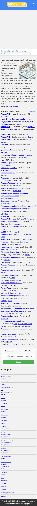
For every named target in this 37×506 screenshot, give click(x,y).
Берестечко (16, 224)
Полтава (4, 331)
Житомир (30, 219)
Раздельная (5, 203)
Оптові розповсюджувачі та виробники (6, 442)
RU (34, 3)
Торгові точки (21, 51)
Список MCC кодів (8, 51)
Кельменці (18, 306)
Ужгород (4, 152)
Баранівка (17, 191)
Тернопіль (4, 170)
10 (29, 344)
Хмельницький (24, 157)
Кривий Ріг (6, 260)
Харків (30, 137)
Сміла (12, 278)
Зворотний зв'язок (12, 504)
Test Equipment (26, 504)
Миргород (31, 127)
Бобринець (8, 342)
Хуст (13, 160)
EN (34, 6)
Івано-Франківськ (16, 186)
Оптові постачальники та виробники (6, 434)
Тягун (17, 232)
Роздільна (4, 214)
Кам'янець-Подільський (9, 250)
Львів (14, 285)
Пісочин (19, 280)
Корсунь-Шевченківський (23, 324)
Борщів (5, 132)
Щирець (19, 293)
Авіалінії (3, 384)
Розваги (3, 489)
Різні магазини (14, 106)
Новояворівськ (6, 301)
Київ (5, 175)
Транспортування (6, 493)
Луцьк (27, 134)
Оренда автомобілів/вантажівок (5, 450)
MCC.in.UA (15, 501)
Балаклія (20, 124)
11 (32, 344)
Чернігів (4, 229)
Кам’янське (24, 242)
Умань (3, 142)
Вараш (27, 326)
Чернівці (4, 147)
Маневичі (4, 116)
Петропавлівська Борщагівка (11, 180)
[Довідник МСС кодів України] (18, 5)
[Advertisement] (18, 29)
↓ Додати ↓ (32, 111)
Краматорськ (26, 216)
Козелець (4, 272)
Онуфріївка (28, 122)
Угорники (18, 244)
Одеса (29, 262)
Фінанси (3, 496)
